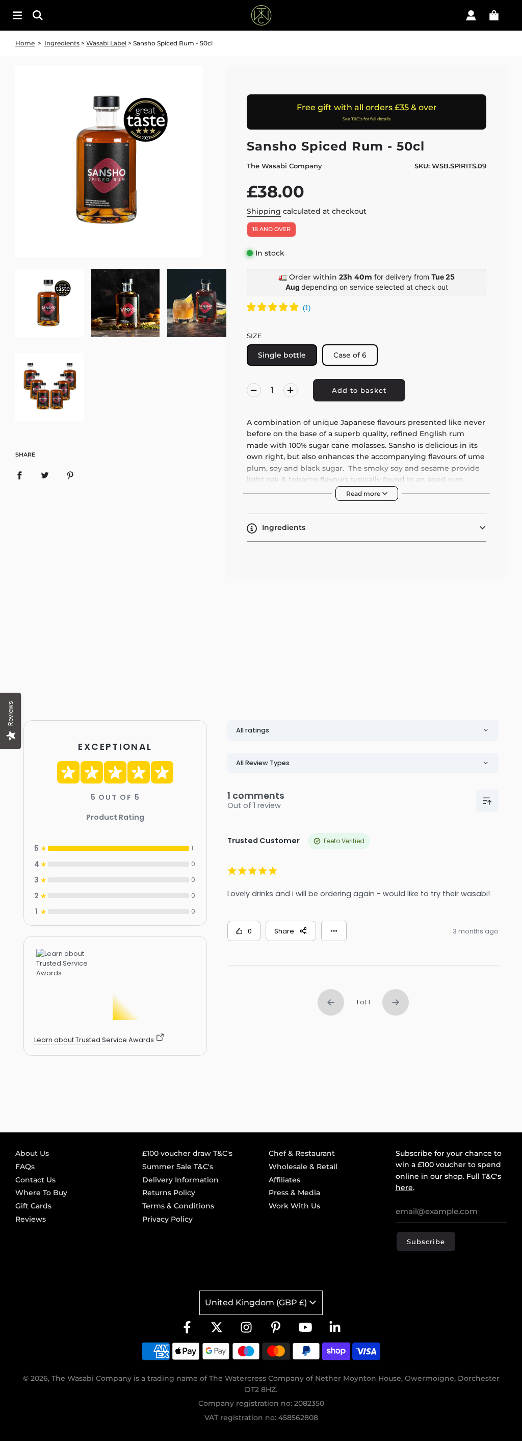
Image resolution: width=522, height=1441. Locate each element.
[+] (290, 390)
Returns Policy (168, 1192)
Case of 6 (350, 355)
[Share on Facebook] (19, 475)
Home (25, 43)
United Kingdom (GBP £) (256, 1302)
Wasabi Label (106, 43)
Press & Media (294, 1192)
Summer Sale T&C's (177, 1166)
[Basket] (494, 15)
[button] (366, 527)
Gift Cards (33, 1205)
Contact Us (35, 1179)
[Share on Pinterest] (70, 475)
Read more (364, 493)
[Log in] (471, 15)
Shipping (264, 211)
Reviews (30, 1219)
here (404, 1187)
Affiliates (284, 1179)
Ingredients (62, 43)
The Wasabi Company (284, 166)
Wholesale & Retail (303, 1166)
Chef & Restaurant (302, 1153)
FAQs (25, 1166)
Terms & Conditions (178, 1205)
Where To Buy (41, 1192)
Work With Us (294, 1205)
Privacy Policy (167, 1219)
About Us (32, 1153)
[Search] (83, 15)
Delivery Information (180, 1179)
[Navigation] (17, 15)
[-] (254, 390)
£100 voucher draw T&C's (187, 1153)
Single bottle (282, 355)
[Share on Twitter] (45, 475)
